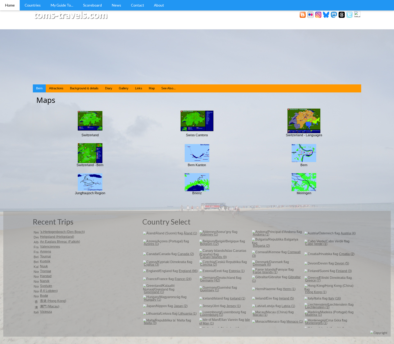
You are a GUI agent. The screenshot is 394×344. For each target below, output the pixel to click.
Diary (108, 88)
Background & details (84, 88)
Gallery (123, 88)
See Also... (168, 88)
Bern (39, 88)
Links (138, 88)
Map (152, 88)
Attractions (56, 88)
